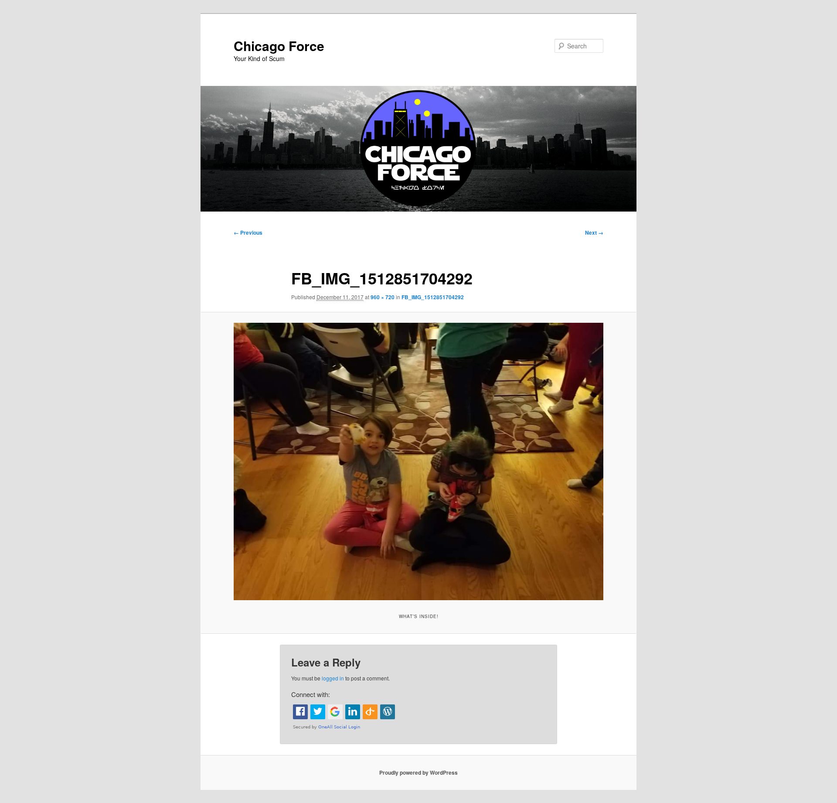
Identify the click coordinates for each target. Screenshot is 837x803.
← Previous (248, 232)
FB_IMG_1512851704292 (432, 297)
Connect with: (310, 694)
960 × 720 (383, 297)
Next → (594, 232)
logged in (333, 678)
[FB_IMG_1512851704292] (418, 461)
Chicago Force (279, 45)
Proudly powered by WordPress (418, 772)
